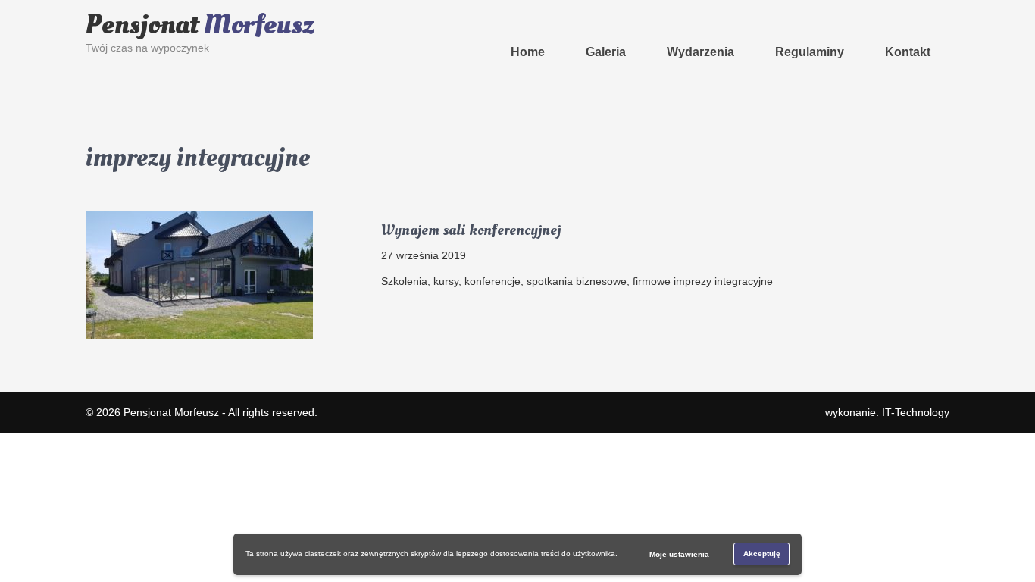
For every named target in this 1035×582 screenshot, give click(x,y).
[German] (336, 7)
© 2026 (105, 412)
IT (915, 412)
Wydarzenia (700, 51)
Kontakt (907, 51)
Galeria (606, 51)
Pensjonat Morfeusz (171, 412)
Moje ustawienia (679, 554)
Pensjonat (200, 25)
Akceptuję (761, 553)
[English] (321, 7)
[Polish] (351, 7)
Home (528, 51)
